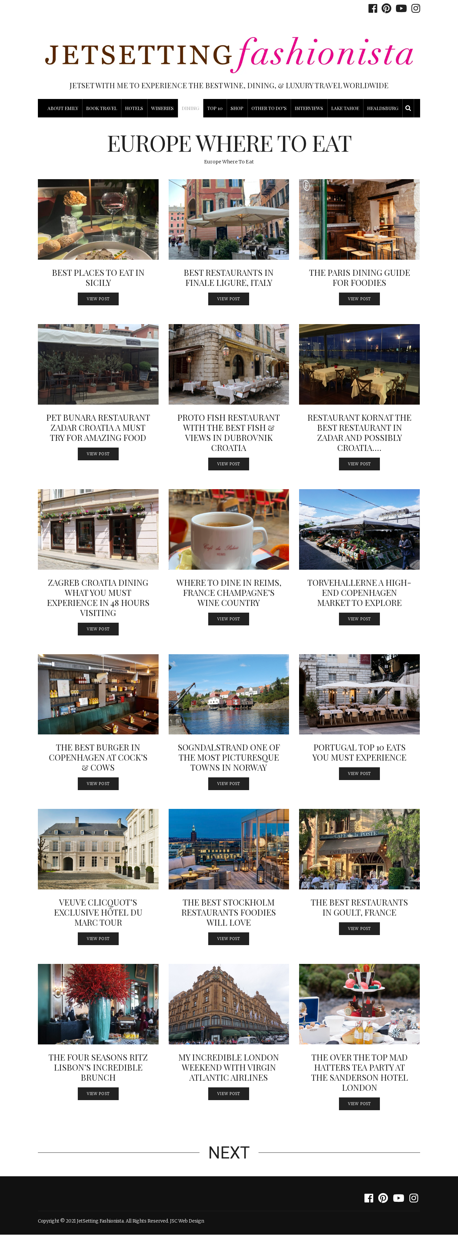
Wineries (162, 108)
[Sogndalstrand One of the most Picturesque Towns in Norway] (229, 694)
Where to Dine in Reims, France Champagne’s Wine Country (228, 592)
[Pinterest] (384, 8)
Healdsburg (382, 108)
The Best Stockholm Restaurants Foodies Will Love (228, 912)
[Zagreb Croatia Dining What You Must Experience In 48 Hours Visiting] (98, 529)
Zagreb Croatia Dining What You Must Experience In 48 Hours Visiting (98, 597)
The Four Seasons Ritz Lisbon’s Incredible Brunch (98, 1067)
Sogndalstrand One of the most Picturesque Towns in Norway (229, 757)
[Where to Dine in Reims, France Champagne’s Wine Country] (229, 529)
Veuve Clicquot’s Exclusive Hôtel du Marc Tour (98, 912)
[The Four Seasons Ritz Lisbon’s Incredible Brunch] (98, 1004)
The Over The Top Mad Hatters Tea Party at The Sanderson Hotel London (359, 1072)
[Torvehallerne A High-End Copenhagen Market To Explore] (359, 529)
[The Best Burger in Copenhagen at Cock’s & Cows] (98, 694)
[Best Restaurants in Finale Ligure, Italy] (229, 219)
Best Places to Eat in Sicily (98, 277)
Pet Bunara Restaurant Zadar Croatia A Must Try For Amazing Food (98, 427)
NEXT (229, 1153)
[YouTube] (399, 8)
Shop (237, 108)
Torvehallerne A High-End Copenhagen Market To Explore (359, 592)
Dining (190, 108)
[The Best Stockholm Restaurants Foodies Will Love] (229, 849)
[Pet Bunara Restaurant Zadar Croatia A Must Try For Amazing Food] (98, 364)
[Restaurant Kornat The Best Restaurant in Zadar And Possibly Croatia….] (359, 364)
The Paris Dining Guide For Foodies (359, 277)
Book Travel (101, 108)
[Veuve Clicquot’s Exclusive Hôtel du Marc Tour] (98, 849)
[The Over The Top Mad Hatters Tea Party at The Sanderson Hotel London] (359, 1004)
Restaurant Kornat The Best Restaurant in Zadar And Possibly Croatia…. (359, 432)
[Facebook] (371, 8)
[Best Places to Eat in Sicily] (98, 219)
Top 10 (215, 108)
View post (98, 299)
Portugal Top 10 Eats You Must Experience (359, 752)
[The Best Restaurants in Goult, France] (359, 849)
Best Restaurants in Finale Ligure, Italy (229, 277)
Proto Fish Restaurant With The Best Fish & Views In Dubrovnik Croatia (228, 432)
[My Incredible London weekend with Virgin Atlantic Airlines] (229, 1004)
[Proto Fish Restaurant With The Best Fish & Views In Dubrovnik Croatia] (229, 364)
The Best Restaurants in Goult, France (359, 907)
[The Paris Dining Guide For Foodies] (359, 219)
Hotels (134, 108)
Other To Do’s (269, 108)
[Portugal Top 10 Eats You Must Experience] (359, 694)
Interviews (309, 108)
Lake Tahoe (345, 108)
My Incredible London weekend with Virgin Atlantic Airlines (228, 1067)
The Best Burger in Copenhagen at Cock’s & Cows (98, 757)
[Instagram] (414, 8)
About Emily (63, 108)
